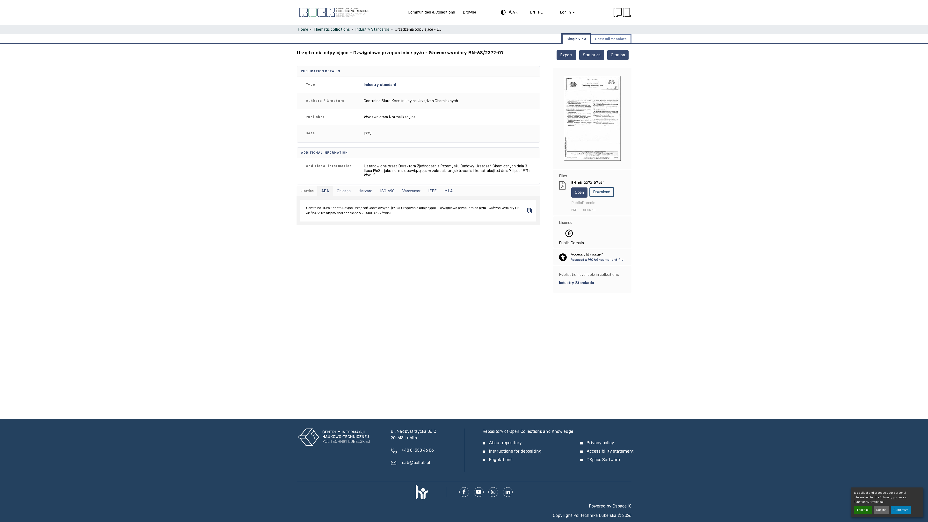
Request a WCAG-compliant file (597, 260)
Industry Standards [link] (372, 29)
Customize (900, 510)
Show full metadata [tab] (611, 39)
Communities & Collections (431, 12)
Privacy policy (600, 443)
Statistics (592, 55)
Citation (618, 55)
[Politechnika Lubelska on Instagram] (493, 492)
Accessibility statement (610, 451)
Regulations (501, 460)
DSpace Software (603, 460)
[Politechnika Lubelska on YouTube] (479, 492)
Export (566, 55)
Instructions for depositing (515, 451)
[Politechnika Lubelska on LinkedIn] (508, 492)
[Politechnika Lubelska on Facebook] (464, 492)
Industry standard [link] (380, 85)
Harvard (365, 191)
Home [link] (303, 29)
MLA (448, 191)
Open (579, 192)
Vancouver (411, 191)
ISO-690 (387, 191)
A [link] (510, 12)
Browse (469, 12)
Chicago (344, 191)
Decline (881, 510)
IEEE (432, 191)
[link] (592, 283)
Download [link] (601, 192)
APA (325, 191)
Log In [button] (566, 12)
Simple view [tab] (576, 39)
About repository (505, 443)
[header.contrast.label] (503, 12)
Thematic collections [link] (331, 29)
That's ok (863, 510)
